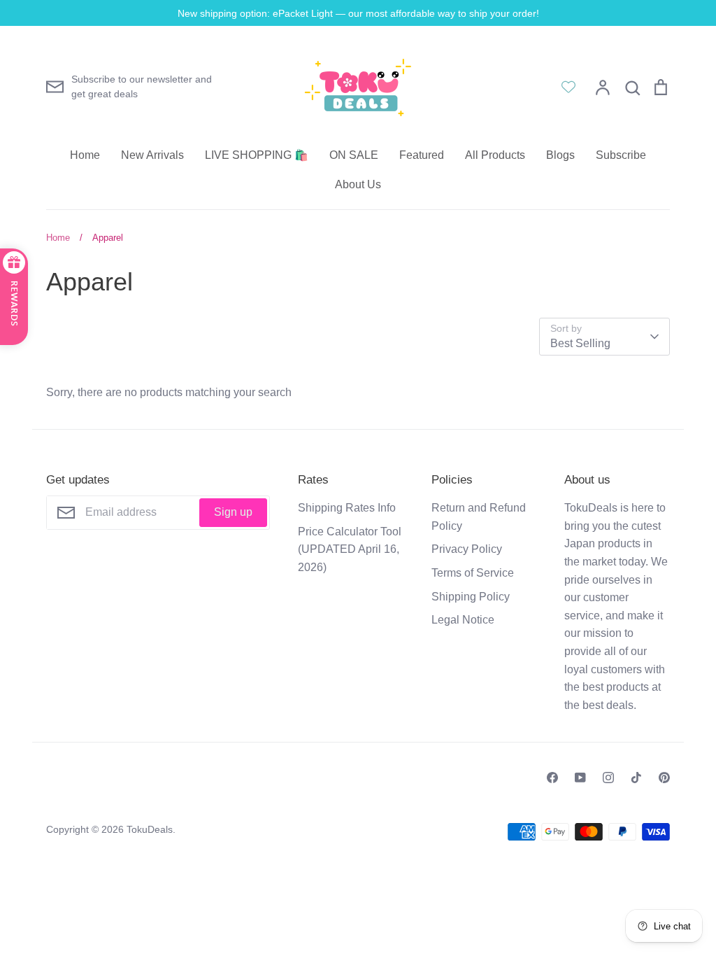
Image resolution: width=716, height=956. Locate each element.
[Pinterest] (664, 778)
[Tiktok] (636, 778)
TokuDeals (150, 829)
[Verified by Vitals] (90, 935)
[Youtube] (580, 778)
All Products (495, 155)
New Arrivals (152, 155)
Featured (421, 155)
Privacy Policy (466, 549)
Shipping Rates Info (347, 508)
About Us (358, 184)
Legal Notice (462, 620)
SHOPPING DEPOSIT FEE (133, 916)
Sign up (233, 512)
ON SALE (353, 155)
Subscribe (621, 155)
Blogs (560, 155)
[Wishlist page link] (568, 87)
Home (85, 155)
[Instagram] (608, 778)
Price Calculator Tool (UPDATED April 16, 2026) (349, 549)
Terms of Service (472, 573)
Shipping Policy (470, 597)
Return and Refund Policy (478, 517)
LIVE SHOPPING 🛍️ (256, 155)
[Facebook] (552, 778)
